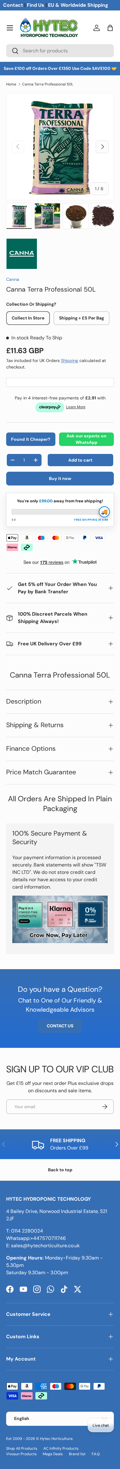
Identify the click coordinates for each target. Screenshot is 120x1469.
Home (11, 84)
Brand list (77, 1454)
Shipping (69, 360)
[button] (110, 28)
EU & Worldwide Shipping (78, 5)
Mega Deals (53, 1454)
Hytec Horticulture (56, 1438)
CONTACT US (60, 1026)
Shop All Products (21, 1448)
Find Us (35, 5)
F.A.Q (96, 1454)
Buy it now (60, 478)
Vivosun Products (21, 1454)
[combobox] (60, 50)
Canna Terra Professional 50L (47, 84)
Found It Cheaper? (30, 439)
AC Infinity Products (60, 1448)
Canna (12, 279)
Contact (13, 5)
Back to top (60, 1170)
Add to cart (80, 460)
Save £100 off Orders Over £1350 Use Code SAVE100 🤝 (60, 68)
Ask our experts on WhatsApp (86, 439)
